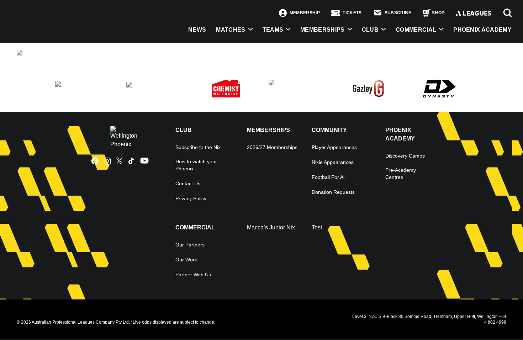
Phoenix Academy (482, 30)
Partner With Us (193, 274)
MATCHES (230, 30)
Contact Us (187, 183)
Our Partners (190, 245)
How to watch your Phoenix (196, 165)
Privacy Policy (190, 198)
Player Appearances (334, 147)
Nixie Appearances (333, 162)
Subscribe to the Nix (198, 147)
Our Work (186, 259)
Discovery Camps (405, 156)
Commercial (416, 30)
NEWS (197, 30)
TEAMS (273, 30)
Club (370, 30)
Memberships (322, 30)
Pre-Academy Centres (400, 173)
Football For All (328, 177)
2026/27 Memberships (272, 147)
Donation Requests (333, 192)
